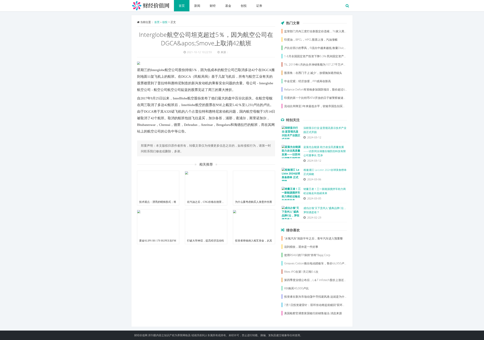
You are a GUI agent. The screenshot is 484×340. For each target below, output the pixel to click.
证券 (259, 6)
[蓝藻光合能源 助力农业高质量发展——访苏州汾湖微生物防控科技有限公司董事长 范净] (291, 152)
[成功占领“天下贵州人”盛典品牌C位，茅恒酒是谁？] (291, 213)
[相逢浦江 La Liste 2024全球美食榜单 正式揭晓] (291, 175)
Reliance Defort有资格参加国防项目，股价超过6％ (316, 89)
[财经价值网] (152, 4)
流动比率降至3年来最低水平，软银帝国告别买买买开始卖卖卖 (323, 106)
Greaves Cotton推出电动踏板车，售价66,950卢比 (315, 263)
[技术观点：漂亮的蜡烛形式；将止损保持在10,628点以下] (158, 185)
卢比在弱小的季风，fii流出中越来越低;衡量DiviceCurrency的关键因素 (327, 48)
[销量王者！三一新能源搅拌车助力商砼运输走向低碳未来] (291, 194)
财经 (213, 6)
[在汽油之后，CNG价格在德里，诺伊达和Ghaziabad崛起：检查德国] (206, 185)
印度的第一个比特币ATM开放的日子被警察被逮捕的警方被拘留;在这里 (328, 98)
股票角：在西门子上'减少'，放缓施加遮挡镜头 (313, 73)
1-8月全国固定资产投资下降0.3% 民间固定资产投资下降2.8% (323, 56)
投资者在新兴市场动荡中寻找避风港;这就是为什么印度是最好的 (324, 296)
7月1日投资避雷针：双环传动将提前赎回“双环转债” (316, 305)
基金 (228, 6)
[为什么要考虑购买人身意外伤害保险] (254, 185)
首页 (182, 6)
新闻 (197, 6)
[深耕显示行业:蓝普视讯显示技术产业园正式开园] (291, 133)
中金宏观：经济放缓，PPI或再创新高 (307, 81)
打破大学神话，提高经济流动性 (205, 240)
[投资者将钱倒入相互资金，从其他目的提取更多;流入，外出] (254, 223)
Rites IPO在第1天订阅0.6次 (301, 271)
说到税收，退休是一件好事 (301, 247)
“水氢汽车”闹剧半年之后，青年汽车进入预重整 (313, 238)
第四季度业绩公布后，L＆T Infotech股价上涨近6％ (316, 280)
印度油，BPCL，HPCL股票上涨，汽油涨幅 (310, 39)
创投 (244, 6)
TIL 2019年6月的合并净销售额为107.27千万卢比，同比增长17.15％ (327, 64)
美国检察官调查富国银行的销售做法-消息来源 (313, 313)
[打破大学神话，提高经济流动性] (206, 223)
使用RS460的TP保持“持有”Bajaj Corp (307, 255)
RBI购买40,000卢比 (296, 288)
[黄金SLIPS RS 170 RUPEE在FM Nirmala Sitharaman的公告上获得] (158, 223)
